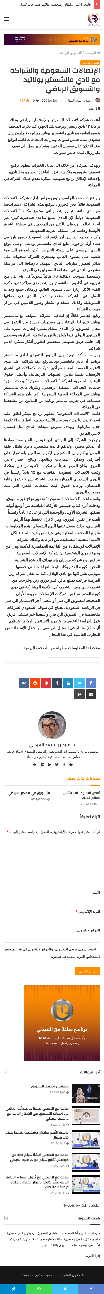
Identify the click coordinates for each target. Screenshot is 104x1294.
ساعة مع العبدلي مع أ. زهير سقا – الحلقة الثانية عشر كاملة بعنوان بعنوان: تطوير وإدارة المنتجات (37, 1182)
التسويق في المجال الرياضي (29, 793)
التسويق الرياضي (70, 53)
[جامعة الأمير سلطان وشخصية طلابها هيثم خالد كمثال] (86, 1139)
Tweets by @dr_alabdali (81, 1205)
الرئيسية (91, 53)
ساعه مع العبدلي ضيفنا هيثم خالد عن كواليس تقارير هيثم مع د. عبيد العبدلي (39, 1157)
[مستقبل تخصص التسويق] (86, 1093)
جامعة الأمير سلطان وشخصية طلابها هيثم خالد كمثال (55, 4)
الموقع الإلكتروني (88, 930)
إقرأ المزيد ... (90, 1256)
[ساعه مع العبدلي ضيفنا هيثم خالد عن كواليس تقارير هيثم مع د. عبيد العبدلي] (86, 1162)
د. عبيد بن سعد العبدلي (79, 100)
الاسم (95, 892)
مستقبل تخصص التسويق (50, 1086)
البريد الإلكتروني (88, 911)
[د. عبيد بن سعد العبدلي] (94, 19)
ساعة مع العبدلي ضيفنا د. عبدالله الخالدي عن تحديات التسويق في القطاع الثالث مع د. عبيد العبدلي (37, 1113)
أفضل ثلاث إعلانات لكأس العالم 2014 (81, 795)
